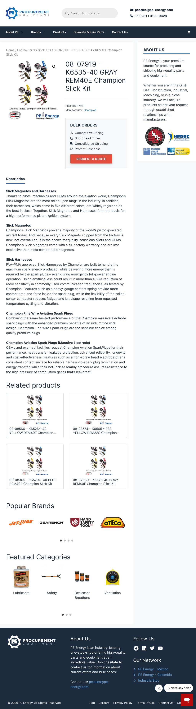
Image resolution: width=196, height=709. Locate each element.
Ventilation (113, 593)
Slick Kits (44, 50)
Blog (92, 703)
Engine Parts (26, 50)
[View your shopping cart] (189, 32)
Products (59, 32)
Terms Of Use (145, 703)
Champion (90, 110)
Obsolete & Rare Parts (89, 32)
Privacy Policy (122, 703)
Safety (52, 593)
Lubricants (21, 593)
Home (10, 50)
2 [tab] (65, 541)
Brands (36, 32)
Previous (3, 525)
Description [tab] (15, 179)
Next (130, 525)
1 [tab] (61, 541)
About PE (12, 32)
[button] (54, 66)
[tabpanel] (21, 522)
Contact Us (120, 32)
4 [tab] (72, 541)
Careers (104, 703)
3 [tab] (68, 541)
